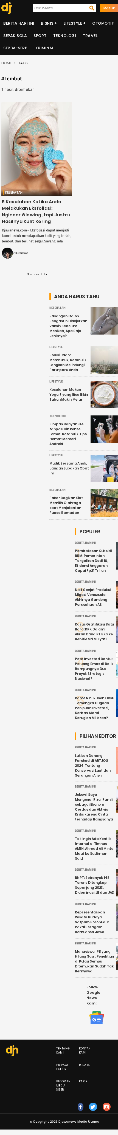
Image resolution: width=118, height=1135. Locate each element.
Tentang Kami (63, 1050)
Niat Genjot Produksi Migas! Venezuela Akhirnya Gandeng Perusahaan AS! (93, 597)
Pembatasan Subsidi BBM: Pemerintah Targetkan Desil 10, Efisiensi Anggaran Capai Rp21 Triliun (93, 560)
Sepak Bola (15, 35)
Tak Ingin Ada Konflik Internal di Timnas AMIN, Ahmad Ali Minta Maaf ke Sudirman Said (94, 848)
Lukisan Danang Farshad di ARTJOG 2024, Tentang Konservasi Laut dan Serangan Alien (93, 765)
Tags (23, 63)
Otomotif (103, 23)
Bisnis (47, 23)
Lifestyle (73, 23)
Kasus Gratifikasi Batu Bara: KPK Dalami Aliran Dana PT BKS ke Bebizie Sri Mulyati (94, 631)
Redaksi (85, 1065)
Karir (83, 1081)
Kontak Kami (85, 1050)
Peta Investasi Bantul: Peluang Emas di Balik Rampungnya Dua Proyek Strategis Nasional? (94, 668)
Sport (40, 35)
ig (106, 1112)
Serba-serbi (16, 48)
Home (6, 63)
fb (80, 1112)
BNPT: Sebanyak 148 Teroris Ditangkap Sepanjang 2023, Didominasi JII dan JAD (94, 885)
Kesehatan (14, 192)
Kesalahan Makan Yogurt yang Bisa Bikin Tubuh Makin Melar (68, 394)
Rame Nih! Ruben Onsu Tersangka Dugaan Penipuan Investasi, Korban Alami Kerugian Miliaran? (94, 708)
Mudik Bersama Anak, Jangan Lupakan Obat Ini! (69, 468)
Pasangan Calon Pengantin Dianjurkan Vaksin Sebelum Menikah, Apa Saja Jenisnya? (68, 326)
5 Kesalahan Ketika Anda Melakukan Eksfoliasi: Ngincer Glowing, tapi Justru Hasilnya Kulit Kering (36, 212)
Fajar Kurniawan (18, 253)
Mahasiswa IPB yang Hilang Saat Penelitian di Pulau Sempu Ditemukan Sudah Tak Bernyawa (94, 961)
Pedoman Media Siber (63, 1085)
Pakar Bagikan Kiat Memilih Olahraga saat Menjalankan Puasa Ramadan (66, 505)
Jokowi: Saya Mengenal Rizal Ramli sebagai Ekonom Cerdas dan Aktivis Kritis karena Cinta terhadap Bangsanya (94, 807)
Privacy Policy (62, 1067)
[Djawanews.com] (6, 8)
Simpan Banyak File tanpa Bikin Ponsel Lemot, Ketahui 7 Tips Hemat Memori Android (67, 434)
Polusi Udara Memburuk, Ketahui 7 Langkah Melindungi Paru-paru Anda (67, 362)
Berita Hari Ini (18, 23)
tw (93, 1112)
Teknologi (64, 35)
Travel (90, 35)
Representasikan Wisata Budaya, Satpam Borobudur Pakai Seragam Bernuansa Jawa (92, 922)
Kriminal (44, 48)
